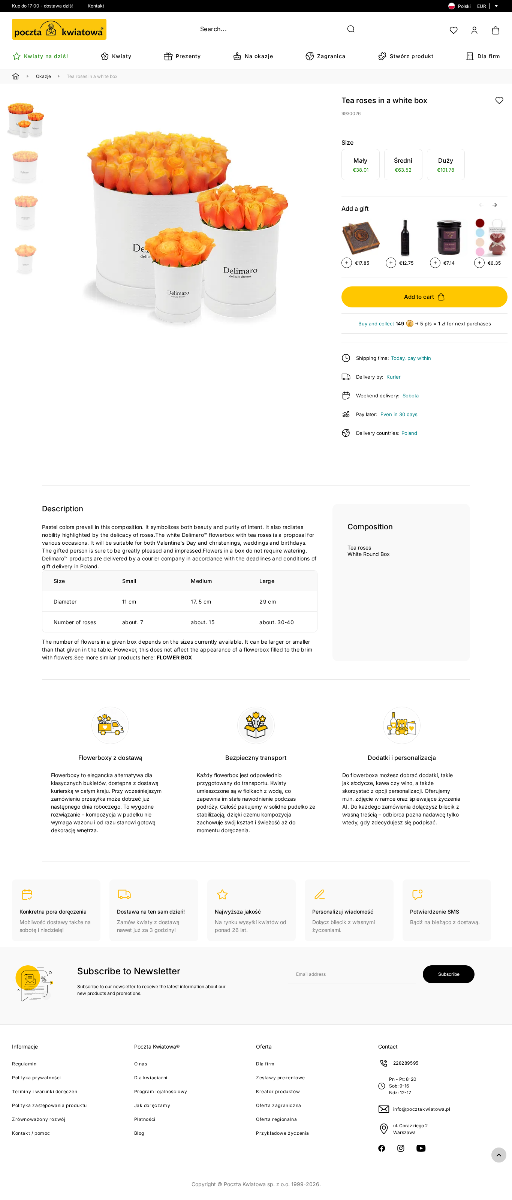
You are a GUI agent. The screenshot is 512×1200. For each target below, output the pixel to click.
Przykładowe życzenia (282, 1133)
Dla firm (265, 1064)
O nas (140, 1064)
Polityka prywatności (36, 1077)
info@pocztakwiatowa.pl (422, 1109)
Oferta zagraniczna (278, 1105)
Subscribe (449, 974)
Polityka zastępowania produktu (49, 1105)
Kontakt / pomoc (31, 1133)
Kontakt (96, 6)
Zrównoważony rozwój (38, 1119)
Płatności (145, 1119)
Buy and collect (376, 323)
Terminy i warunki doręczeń (45, 1091)
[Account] (474, 30)
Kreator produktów (278, 1091)
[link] (360, 166)
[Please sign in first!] (499, 100)
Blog (139, 1133)
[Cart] (495, 30)
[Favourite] (453, 30)
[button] (346, 29)
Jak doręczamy (152, 1105)
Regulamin (24, 1064)
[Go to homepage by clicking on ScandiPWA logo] (59, 29)
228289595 (406, 1063)
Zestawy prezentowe (280, 1077)
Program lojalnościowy (161, 1091)
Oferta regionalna (276, 1119)
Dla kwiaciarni (151, 1077)
